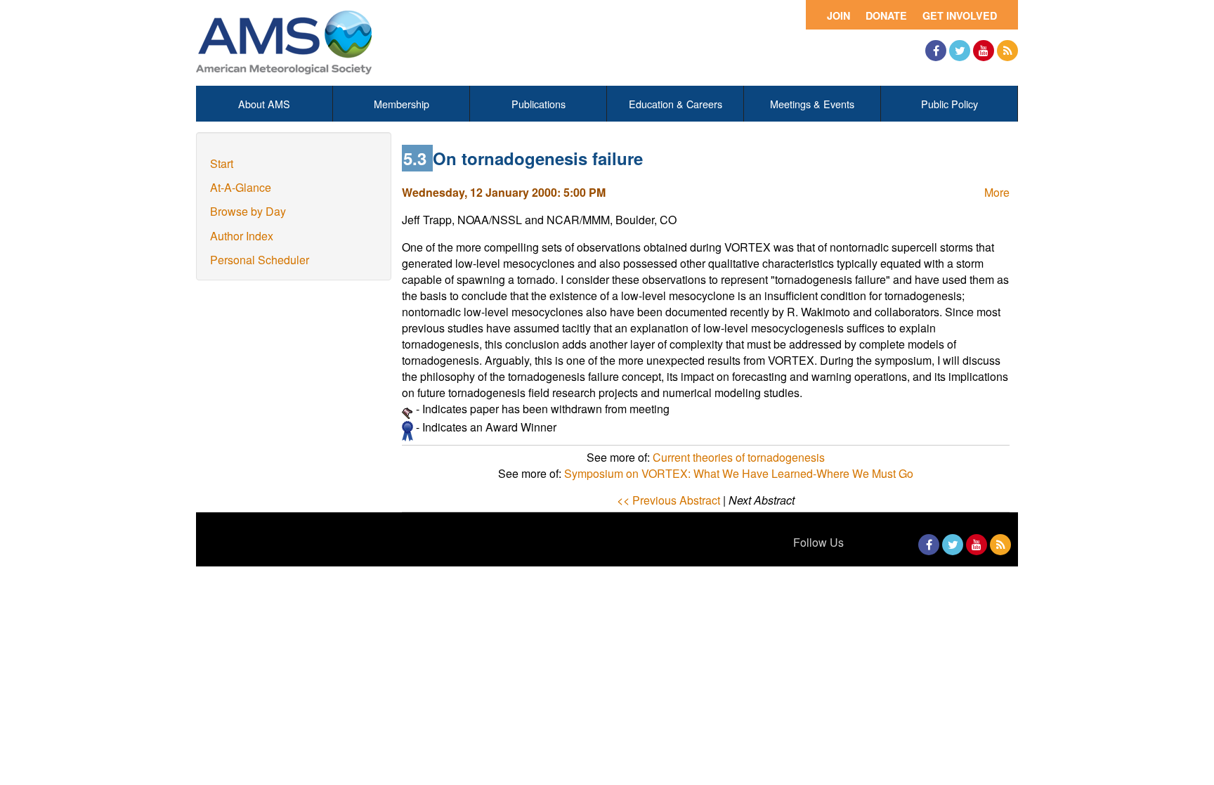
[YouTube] (983, 50)
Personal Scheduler (259, 260)
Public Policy (949, 103)
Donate (886, 15)
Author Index (241, 236)
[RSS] (1007, 50)
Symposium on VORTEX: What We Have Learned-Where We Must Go (738, 473)
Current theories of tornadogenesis (739, 457)
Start (221, 163)
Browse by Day (248, 211)
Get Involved (959, 15)
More (997, 192)
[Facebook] (935, 50)
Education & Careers (675, 103)
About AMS (264, 103)
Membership (401, 103)
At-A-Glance (240, 187)
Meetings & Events (812, 103)
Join (838, 15)
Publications (538, 103)
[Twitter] (959, 50)
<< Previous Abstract (668, 500)
